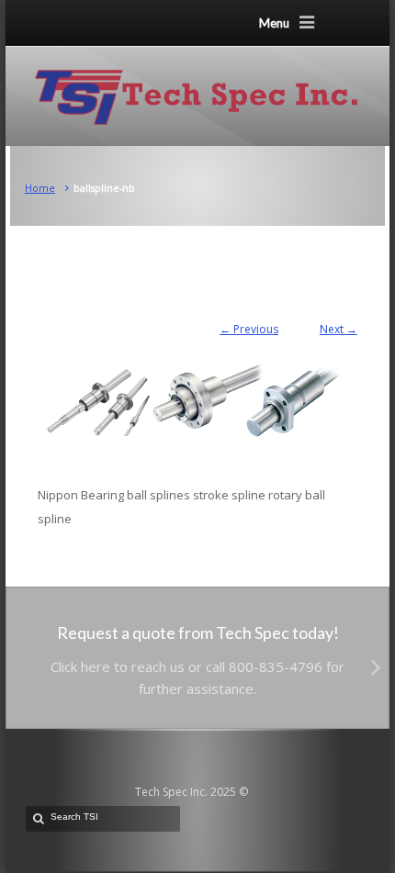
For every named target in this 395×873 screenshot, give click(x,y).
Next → (338, 329)
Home (40, 188)
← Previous (249, 329)
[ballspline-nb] (197, 392)
